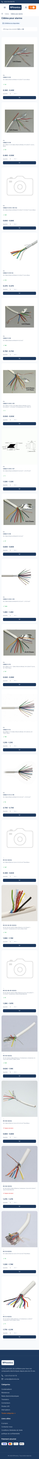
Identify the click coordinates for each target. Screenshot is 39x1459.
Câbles (7, 14)
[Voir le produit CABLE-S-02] (19, 69)
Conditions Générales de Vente (11, 1430)
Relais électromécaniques (10, 1396)
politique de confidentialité (10, 1434)
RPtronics (15, 7)
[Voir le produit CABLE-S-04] (19, 134)
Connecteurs (5, 1403)
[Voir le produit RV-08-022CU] (19, 1178)
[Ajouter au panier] (19, 97)
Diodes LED (5, 1406)
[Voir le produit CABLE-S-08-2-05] (19, 590)
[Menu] (5, 7)
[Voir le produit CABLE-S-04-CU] (19, 264)
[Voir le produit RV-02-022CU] (19, 851)
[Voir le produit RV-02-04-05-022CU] (19, 917)
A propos (4, 1423)
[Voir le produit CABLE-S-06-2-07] (19, 460)
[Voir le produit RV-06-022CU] (19, 1112)
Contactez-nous (6, 1427)
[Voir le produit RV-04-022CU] (19, 1047)
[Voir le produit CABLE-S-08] (19, 525)
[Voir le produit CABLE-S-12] (19, 721)
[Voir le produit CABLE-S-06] (19, 330)
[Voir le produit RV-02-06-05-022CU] (19, 982)
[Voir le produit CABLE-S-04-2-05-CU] (19, 199)
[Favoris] (34, 39)
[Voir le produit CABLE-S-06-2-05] (19, 395)
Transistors (5, 1399)
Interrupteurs (5, 1410)
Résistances (5, 1392)
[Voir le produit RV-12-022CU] (19, 1308)
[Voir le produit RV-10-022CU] (19, 1243)
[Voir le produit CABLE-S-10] (19, 656)
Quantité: (5, 93)
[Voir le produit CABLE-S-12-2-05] (19, 786)
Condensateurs (6, 1389)
